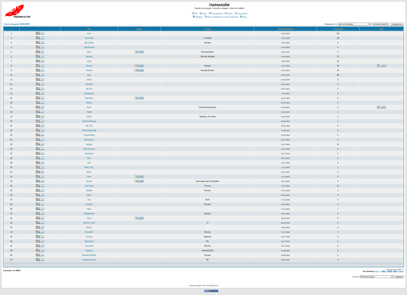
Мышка (89, 56)
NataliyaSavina (89, 260)
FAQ (196, 13)
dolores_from (89, 223)
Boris (89, 107)
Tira (89, 200)
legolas (89, 144)
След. (401, 271)
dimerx (89, 227)
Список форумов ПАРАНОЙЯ (16, 24)
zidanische (89, 241)
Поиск (204, 13)
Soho (89, 218)
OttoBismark (89, 213)
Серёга (89, 70)
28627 (383, 271)
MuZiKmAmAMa (89, 255)
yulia (89, 61)
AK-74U (89, 126)
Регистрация (242, 13)
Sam (89, 33)
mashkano (89, 153)
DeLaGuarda (89, 149)
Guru (89, 158)
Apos (89, 209)
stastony (89, 250)
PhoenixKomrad (89, 130)
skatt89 (89, 190)
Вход (244, 17)
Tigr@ (89, 112)
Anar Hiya (89, 38)
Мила (89, 172)
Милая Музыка (89, 121)
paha (89, 195)
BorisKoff (89, 232)
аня (89, 163)
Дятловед (89, 43)
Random (89, 84)
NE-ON (89, 89)
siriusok (89, 237)
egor (89, 75)
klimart (89, 181)
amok (89, 80)
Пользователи (217, 13)
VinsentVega (89, 135)
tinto (89, 177)
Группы (230, 13)
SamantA (89, 246)
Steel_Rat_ (89, 167)
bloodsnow (89, 140)
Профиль (199, 17)
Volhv (89, 116)
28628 (389, 271)
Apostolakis (89, 93)
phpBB (199, 285)
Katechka (89, 98)
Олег (89, 52)
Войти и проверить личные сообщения (222, 17)
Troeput (89, 66)
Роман (89, 103)
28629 (395, 271)
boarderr (89, 204)
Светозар (89, 186)
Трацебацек (89, 47)
